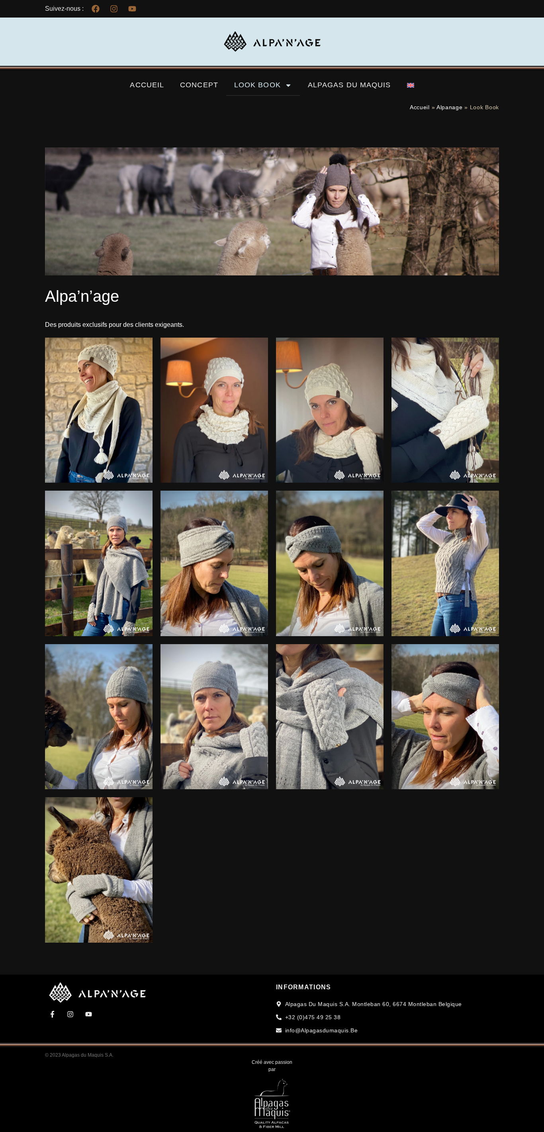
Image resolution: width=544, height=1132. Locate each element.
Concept (199, 85)
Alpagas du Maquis (349, 85)
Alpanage (449, 107)
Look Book (257, 85)
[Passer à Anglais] (410, 85)
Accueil (147, 85)
